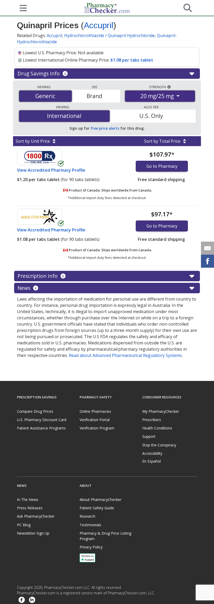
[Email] (207, 248)
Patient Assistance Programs (41, 428)
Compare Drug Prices (35, 411)
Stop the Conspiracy (159, 444)
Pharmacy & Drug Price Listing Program (105, 536)
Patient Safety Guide (97, 507)
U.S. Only (151, 115)
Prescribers (151, 419)
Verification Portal (95, 419)
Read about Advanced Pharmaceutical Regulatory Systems (125, 355)
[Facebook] (21, 599)
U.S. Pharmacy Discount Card (41, 419)
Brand (94, 96)
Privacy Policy (91, 547)
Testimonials (90, 524)
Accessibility (152, 453)
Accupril (98, 25)
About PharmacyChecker (100, 499)
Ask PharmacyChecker (36, 516)
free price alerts (105, 128)
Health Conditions (157, 428)
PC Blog (24, 524)
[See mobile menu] (21, 7)
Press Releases (30, 507)
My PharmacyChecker (160, 411)
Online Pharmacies (95, 411)
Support (149, 436)
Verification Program (97, 428)
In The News (27, 499)
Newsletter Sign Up (33, 533)
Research (87, 516)
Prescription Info (38, 275)
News (24, 287)
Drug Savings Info (39, 73)
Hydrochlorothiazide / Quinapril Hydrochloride (109, 35)
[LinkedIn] (32, 599)
